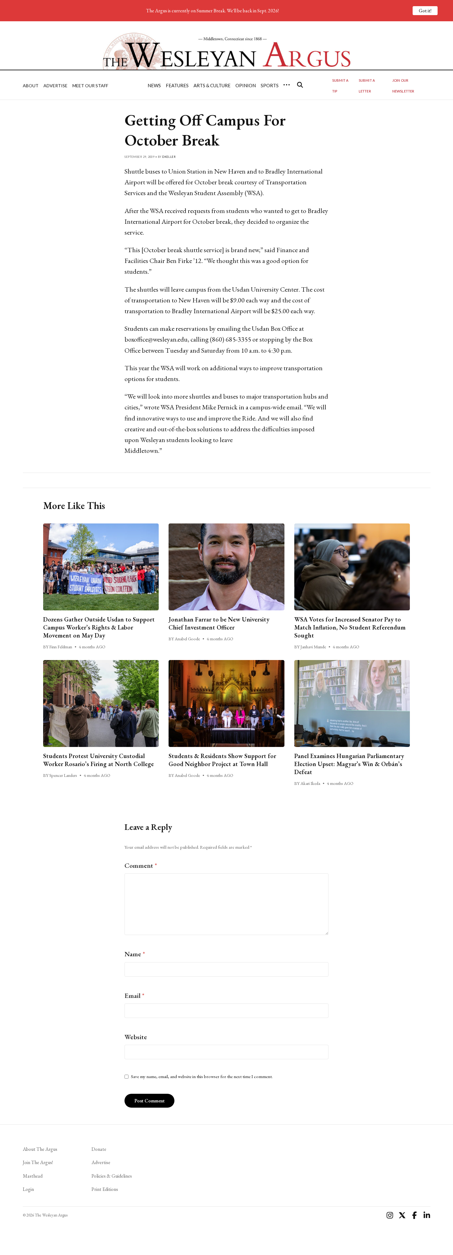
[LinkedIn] (427, 1215)
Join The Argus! (38, 1162)
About (31, 85)
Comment (140, 865)
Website (135, 1036)
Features (177, 85)
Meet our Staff (90, 85)
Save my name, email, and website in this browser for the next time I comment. (202, 1076)
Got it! (425, 10)
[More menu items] (286, 85)
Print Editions (105, 1189)
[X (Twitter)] (402, 1215)
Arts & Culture (212, 85)
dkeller (169, 156)
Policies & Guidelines (112, 1176)
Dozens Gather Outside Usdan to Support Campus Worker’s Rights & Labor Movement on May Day (99, 627)
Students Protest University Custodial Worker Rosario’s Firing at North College (98, 760)
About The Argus (40, 1149)
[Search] (300, 85)
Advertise (55, 85)
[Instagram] (390, 1215)
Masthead (33, 1176)
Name (134, 953)
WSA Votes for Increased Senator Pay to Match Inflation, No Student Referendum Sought (350, 627)
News (154, 85)
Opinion (245, 85)
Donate (99, 1149)
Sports (270, 85)
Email (134, 995)
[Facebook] (414, 1215)
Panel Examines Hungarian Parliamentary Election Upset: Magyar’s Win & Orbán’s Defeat (349, 764)
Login (28, 1189)
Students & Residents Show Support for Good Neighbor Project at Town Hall (222, 760)
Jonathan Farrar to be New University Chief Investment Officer (219, 623)
